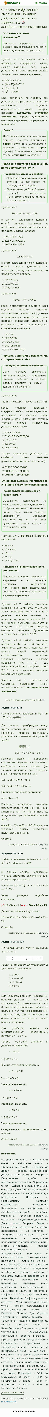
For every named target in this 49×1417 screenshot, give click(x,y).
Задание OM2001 (11, 707)
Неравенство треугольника (21, 1343)
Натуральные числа (14, 1159)
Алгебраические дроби (16, 1212)
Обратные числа (30, 1163)
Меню (43, 3)
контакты (30, 1411)
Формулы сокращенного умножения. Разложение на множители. (24, 1204)
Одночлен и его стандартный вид (23, 1193)
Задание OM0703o (12, 941)
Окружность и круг (14, 1347)
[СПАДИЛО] (12, 3)
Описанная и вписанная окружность (23, 1354)
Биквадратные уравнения (17, 1227)
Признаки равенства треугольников (23, 1339)
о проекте (18, 1411)
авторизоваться (8, 1401)
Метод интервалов (14, 1245)
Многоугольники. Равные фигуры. (24, 1365)
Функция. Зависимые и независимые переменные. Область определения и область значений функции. (24, 1268)
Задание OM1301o (12, 853)
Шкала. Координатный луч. (31, 1362)
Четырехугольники (12, 1358)
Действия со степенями (30, 1189)
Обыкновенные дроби (15, 1167)
